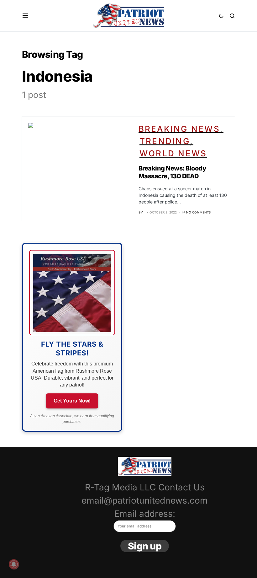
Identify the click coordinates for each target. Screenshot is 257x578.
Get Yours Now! (72, 400)
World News (173, 153)
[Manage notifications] (14, 564)
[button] (25, 15)
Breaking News (179, 129)
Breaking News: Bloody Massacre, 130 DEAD (172, 172)
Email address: (144, 513)
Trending (164, 141)
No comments (198, 212)
